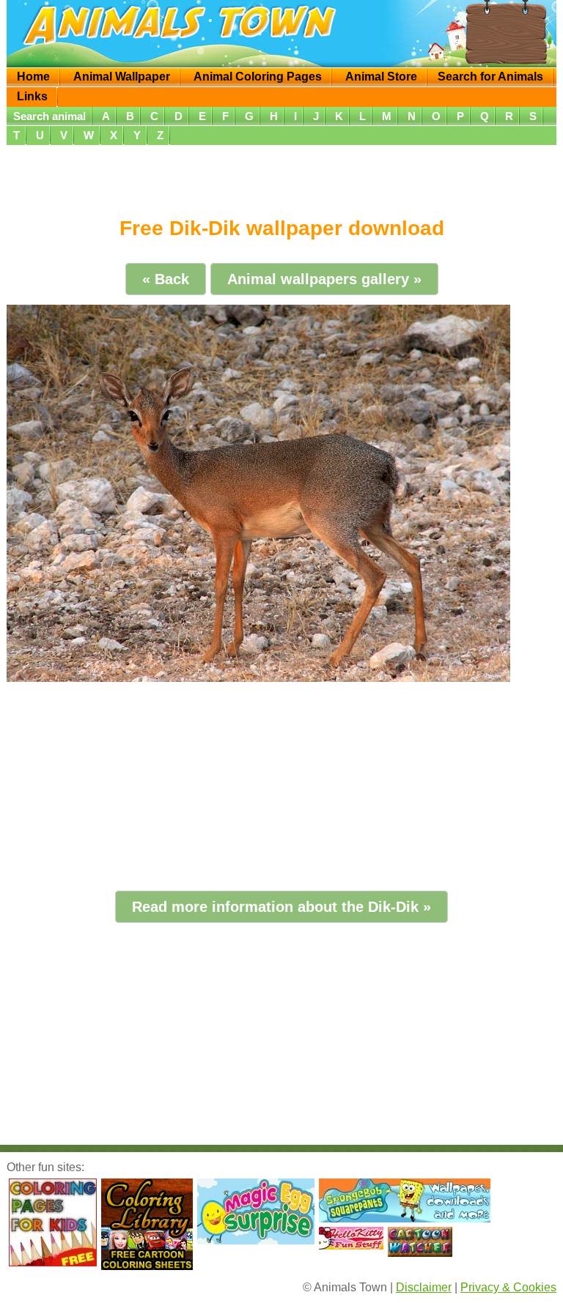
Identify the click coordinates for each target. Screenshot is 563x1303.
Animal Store (381, 76)
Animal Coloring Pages (258, 76)
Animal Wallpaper (121, 76)
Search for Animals (490, 76)
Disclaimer (424, 1287)
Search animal (49, 116)
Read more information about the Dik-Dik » (281, 907)
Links (32, 96)
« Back (165, 279)
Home (33, 76)
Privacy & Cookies (508, 1287)
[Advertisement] (281, 175)
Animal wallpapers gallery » (324, 279)
